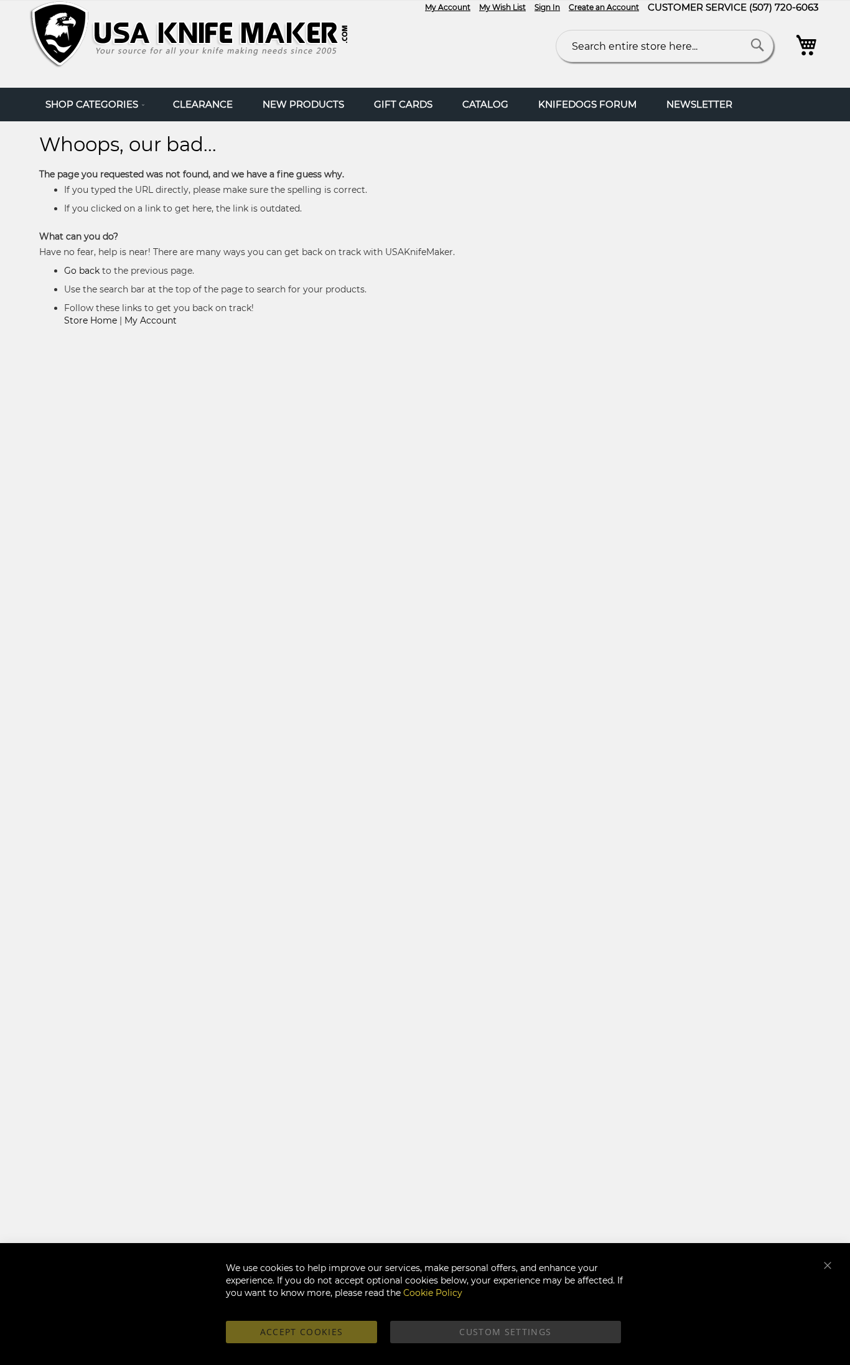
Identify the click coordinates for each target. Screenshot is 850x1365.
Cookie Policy (432, 1292)
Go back (82, 270)
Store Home (90, 320)
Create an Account (604, 7)
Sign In (547, 7)
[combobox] (664, 46)
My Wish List (502, 7)
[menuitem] (94, 104)
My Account (447, 7)
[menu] (425, 104)
